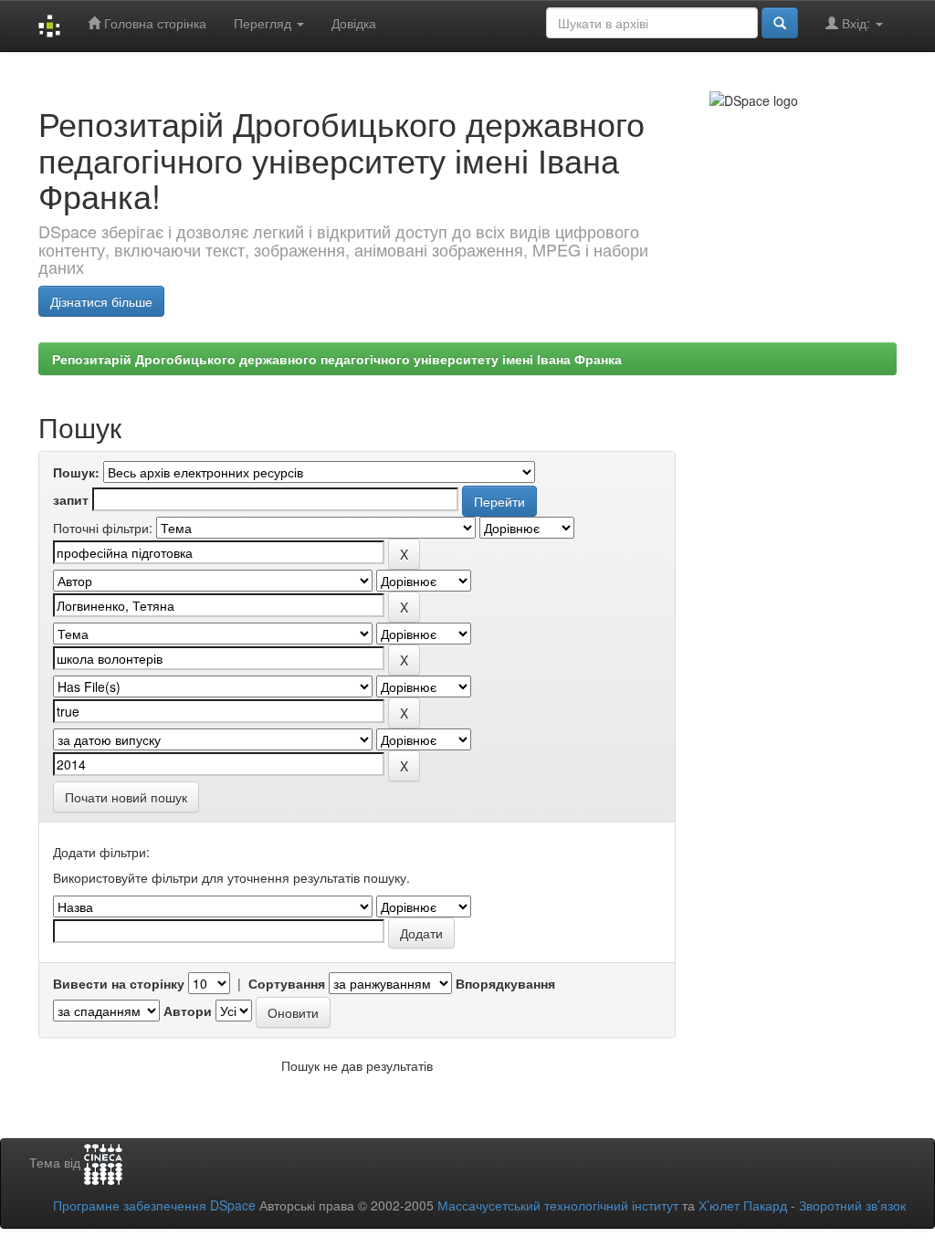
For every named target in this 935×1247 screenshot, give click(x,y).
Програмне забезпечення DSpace (154, 1205)
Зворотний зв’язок (852, 1205)
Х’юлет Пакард (743, 1205)
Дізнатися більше (101, 301)
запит (71, 499)
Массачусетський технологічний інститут (557, 1205)
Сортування (286, 983)
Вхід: (856, 23)
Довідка (353, 23)
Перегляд (264, 23)
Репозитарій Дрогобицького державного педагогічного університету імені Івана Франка (337, 359)
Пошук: (76, 472)
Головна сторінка (153, 23)
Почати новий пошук (126, 797)
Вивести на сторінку (118, 983)
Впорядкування (505, 983)
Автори (187, 1010)
